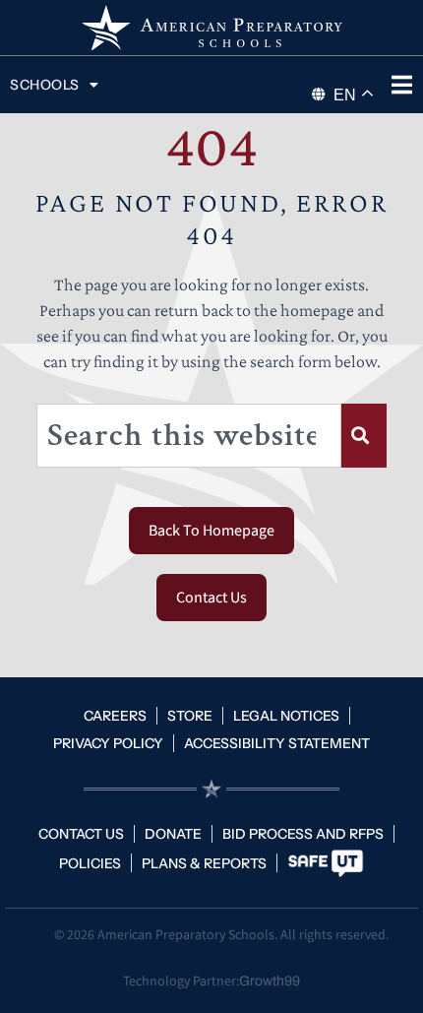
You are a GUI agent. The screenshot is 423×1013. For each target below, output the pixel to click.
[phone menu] (401, 84)
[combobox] (188, 436)
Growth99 (269, 981)
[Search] (364, 436)
